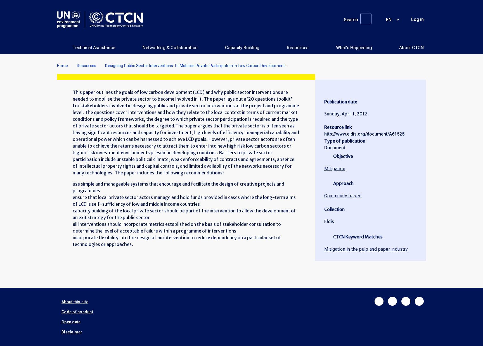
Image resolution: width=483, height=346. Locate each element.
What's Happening (354, 47)
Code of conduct (77, 312)
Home (62, 65)
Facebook (379, 301)
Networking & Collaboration (170, 47)
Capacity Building (242, 47)
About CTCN (411, 47)
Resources (298, 47)
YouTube (419, 301)
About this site (74, 302)
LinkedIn (406, 301)
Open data (70, 322)
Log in (417, 19)
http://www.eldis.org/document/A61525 (364, 134)
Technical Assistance (94, 47)
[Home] (102, 19)
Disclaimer (71, 332)
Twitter (392, 301)
